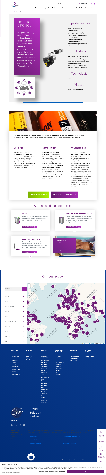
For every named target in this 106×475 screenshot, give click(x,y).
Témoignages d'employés (74, 359)
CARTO (102, 343)
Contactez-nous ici (61, 251)
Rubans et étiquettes (44, 401)
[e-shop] (94, 4)
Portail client (71, 4)
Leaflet (85, 343)
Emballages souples (15, 361)
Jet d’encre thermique (44, 384)
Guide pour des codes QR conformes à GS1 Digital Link (16, 372)
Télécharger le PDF (28, 226)
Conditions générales (35, 443)
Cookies (65, 440)
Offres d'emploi (74, 356)
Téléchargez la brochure (63, 194)
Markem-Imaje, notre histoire (89, 357)
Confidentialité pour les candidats (38, 440)
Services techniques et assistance (59, 358)
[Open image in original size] (14, 4)
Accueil (13, 12)
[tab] (16, 351)
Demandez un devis (37, 194)
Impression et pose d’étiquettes (45, 379)
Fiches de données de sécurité (59, 368)
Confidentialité (33, 436)
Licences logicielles (58, 374)
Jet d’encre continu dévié (44, 357)
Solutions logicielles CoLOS (29, 358)
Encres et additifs (43, 396)
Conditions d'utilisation (69, 443)
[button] (29, 285)
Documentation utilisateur (60, 363)
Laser (42, 375)
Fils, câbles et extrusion (15, 357)
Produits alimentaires (15, 365)
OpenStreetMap (91, 343)
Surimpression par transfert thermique (45, 362)
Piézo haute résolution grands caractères (44, 369)
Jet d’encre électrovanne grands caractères (44, 390)
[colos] (24, 87)
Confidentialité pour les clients (71, 436)
